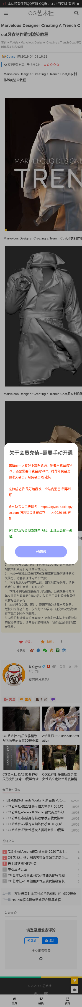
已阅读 (41, 551)
